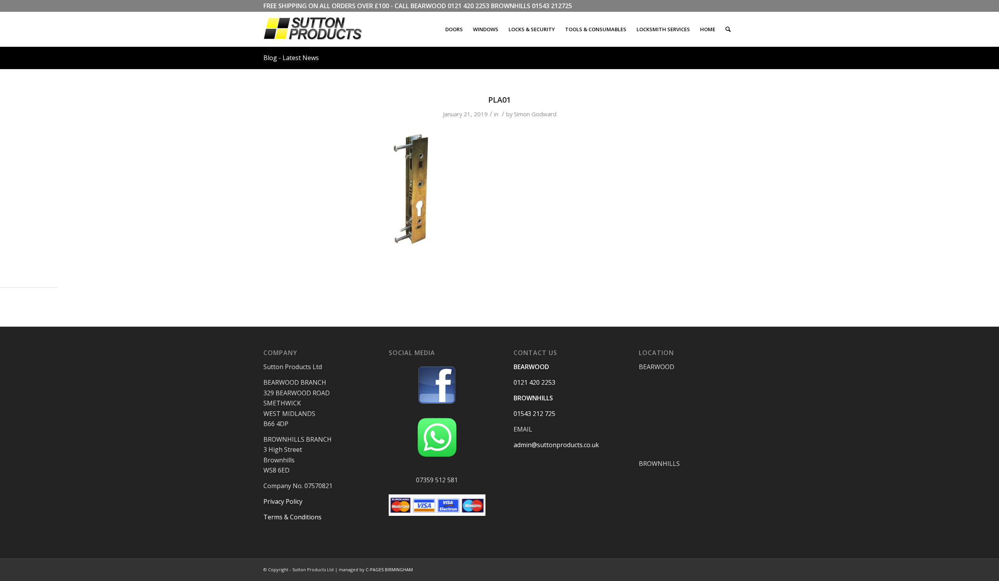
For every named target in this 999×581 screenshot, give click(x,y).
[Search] (728, 29)
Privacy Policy (282, 501)
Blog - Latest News (291, 57)
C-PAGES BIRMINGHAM (389, 569)
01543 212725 (552, 6)
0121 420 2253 (468, 6)
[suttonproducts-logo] (320, 29)
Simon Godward (535, 114)
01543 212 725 (534, 413)
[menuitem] (454, 29)
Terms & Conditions (292, 517)
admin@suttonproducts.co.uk (556, 445)
